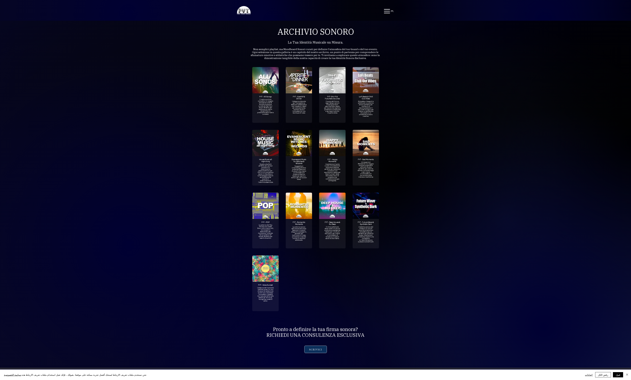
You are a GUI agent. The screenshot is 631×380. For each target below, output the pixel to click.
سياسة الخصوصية (12, 374)
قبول (618, 374)
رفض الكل (603, 374)
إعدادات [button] (589, 374)
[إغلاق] (627, 374)
